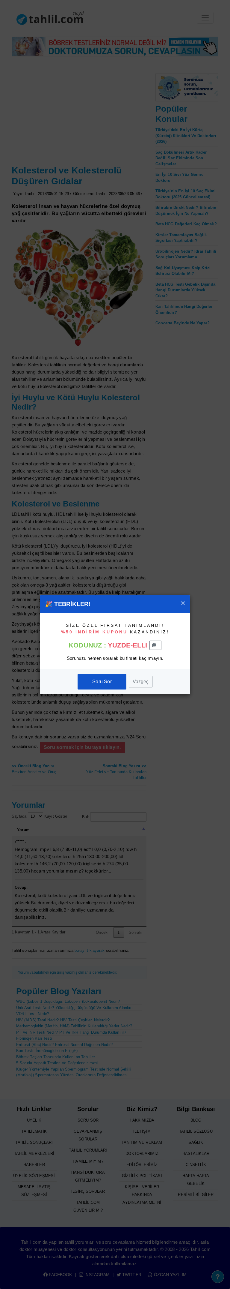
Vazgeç (141, 681)
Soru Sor (102, 681)
